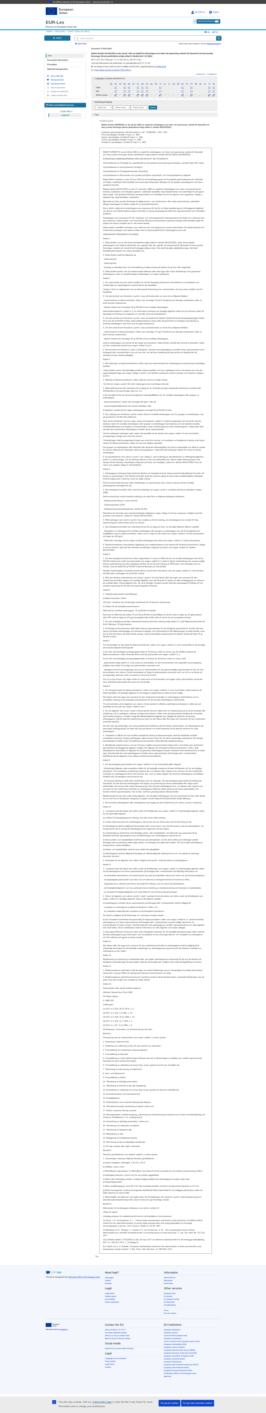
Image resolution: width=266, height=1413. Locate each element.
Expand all (201, 74)
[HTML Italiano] (160, 87)
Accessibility (110, 1299)
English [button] (216, 12)
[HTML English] (142, 87)
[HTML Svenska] (214, 87)
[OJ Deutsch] (129, 95)
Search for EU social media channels (119, 1348)
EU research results (171, 1299)
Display (153, 108)
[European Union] (52, 1325)
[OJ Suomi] (209, 95)
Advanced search (214, 44)
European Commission (172, 1338)
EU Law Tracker (170, 1313)
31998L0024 (160, 66)
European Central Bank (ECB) (175, 1344)
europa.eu (64, 1329)
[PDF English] (142, 91)
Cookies (108, 1367)
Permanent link (57, 80)
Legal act (65, 115)
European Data (169, 1293)
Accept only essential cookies (197, 1403)
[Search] (218, 38)
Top (96, 1256)
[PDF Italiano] (160, 91)
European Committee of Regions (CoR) (179, 1356)
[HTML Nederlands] (183, 87)
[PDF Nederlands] (183, 91)
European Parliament (172, 1330)
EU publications (170, 1305)
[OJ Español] (116, 95)
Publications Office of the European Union (84, 1277)
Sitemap (108, 1283)
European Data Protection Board (176, 1367)
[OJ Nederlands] (183, 95)
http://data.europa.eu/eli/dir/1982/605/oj (113, 70)
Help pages (109, 1278)
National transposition (57, 69)
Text (50, 55)
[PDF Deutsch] (129, 91)
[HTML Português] (191, 87)
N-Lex (166, 1310)
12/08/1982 (65, 111)
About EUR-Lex (169, 1278)
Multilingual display (103, 102)
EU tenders (168, 1296)
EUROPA (49, 32)
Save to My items (58, 88)
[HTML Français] (147, 87)
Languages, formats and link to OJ (110, 78)
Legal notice (109, 1293)
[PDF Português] (191, 91)
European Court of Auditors (174, 1347)
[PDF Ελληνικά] (138, 91)
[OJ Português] (191, 95)
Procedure (52, 64)
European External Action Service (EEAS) (179, 1350)
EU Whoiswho (169, 1302)
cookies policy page (102, 1402)
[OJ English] (142, 95)
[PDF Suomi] (209, 91)
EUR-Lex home (60, 32)
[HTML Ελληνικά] (138, 87)
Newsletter (168, 1280)
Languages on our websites (115, 1358)
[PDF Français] (147, 91)
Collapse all (212, 74)
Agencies (167, 1376)
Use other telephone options (116, 1333)
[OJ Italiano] (160, 95)
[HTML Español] (116, 87)
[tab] (154, 78)
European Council (170, 1333)
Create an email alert (59, 91)
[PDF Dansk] (124, 91)
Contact (108, 1280)
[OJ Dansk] (124, 95)
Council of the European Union (175, 1336)
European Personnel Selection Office (178, 1370)
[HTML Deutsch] (129, 87)
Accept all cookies (169, 1403)
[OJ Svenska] (214, 95)
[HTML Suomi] (209, 87)
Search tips (82, 44)
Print (216, 32)
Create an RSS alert (59, 95)
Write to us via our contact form (117, 1336)
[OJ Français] (147, 95)
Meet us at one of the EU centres (117, 1338)
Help (208, 32)
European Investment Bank (174, 1359)
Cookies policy (110, 1296)
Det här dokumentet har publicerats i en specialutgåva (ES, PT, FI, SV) (120, 63)
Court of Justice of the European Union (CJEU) (182, 1341)
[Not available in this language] (111, 87)
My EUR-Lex (200, 12)
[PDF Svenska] (214, 91)
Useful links (168, 1283)
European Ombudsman (173, 1362)
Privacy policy (110, 1361)
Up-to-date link (57, 76)
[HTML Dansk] (124, 87)
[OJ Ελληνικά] (138, 95)
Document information (57, 60)
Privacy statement (112, 1302)
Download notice (58, 84)
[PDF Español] (116, 91)
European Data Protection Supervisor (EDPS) (181, 1365)
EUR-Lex (55, 22)
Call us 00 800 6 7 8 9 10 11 (115, 1330)
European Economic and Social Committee (180, 1353)
